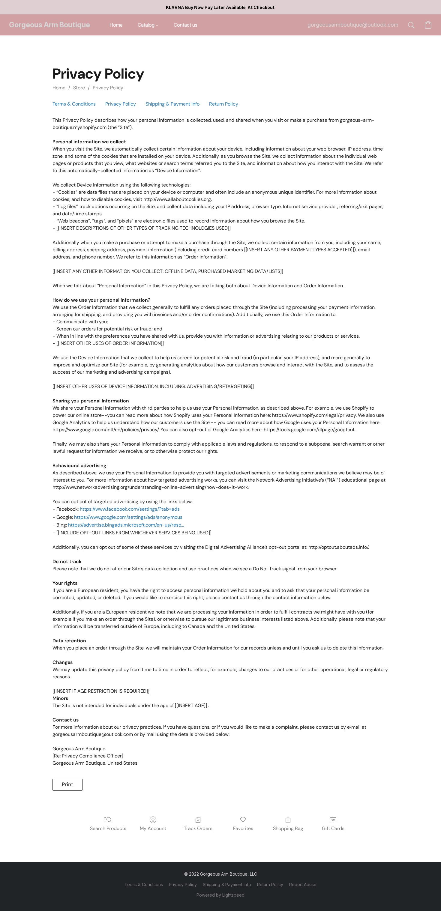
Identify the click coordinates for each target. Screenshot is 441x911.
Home (58, 88)
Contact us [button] (185, 25)
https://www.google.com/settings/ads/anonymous (128, 517)
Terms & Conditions (74, 104)
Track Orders (198, 828)
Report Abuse (302, 884)
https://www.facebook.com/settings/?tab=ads (130, 509)
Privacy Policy (108, 88)
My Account (153, 828)
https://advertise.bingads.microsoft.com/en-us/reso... (126, 525)
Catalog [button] (147, 25)
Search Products (108, 828)
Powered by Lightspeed (220, 895)
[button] (49, 24)
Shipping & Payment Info (173, 104)
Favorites (243, 828)
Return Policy (223, 104)
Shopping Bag (288, 828)
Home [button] (116, 25)
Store (79, 88)
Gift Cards (333, 828)
